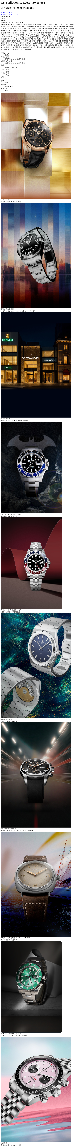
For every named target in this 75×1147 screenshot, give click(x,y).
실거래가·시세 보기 (7, 12)
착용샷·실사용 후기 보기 (9, 14)
